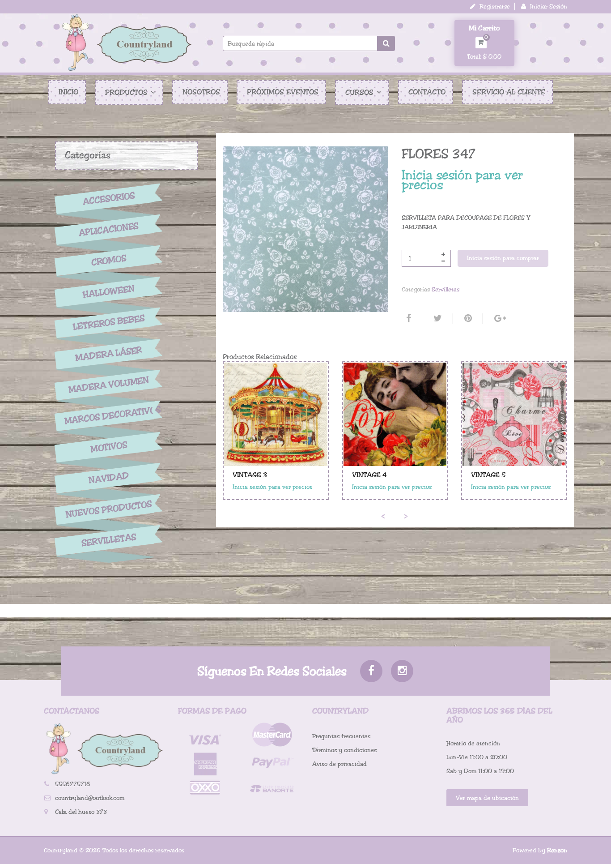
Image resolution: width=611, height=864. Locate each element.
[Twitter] (436, 318)
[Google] (499, 318)
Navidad (108, 478)
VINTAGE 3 (250, 474)
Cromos (108, 260)
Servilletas (108, 540)
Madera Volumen (109, 385)
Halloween (108, 291)
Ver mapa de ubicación (487, 798)
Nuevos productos (108, 509)
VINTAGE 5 (488, 474)
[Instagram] (402, 671)
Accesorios (108, 198)
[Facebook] (407, 318)
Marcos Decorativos (109, 415)
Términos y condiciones (344, 750)
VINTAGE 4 (369, 474)
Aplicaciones (108, 230)
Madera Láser (109, 353)
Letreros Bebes (108, 322)
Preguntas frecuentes (341, 736)
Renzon (557, 850)
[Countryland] (126, 42)
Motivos (108, 447)
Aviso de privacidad (339, 764)
